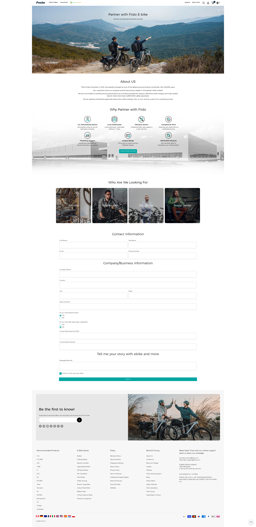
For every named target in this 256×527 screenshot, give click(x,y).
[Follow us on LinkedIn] (61, 426)
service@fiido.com (192, 458)
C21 (38, 463)
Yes (63, 315)
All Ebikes (40, 509)
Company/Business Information (128, 263)
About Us (149, 456)
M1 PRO (39, 481)
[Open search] (203, 3)
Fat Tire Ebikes (82, 473)
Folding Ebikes (82, 459)
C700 (38, 466)
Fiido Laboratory (152, 488)
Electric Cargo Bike (83, 484)
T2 (37, 491)
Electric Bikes (53, 2)
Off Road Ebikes (82, 470)
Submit (128, 379)
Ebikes (79, 456)
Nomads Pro (41, 498)
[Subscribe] (79, 420)
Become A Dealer (152, 463)
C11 (38, 456)
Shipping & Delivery (117, 463)
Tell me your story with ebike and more (128, 354)
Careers (148, 466)
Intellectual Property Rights (119, 477)
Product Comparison (84, 498)
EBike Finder (81, 491)
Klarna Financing (116, 481)
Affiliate (149, 470)
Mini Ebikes (81, 477)
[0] (213, 3)
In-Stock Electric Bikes (84, 495)
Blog (148, 477)
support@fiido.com (193, 460)
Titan (38, 484)
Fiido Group (150, 491)
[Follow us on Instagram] (43, 426)
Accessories (64, 2)
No (63, 317)
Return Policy (114, 466)
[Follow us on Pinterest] (58, 426)
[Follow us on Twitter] (54, 426)
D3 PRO (39, 495)
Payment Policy (115, 459)
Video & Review (151, 484)
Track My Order (115, 484)
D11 (38, 473)
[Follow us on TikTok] (51, 426)
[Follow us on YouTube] (47, 426)
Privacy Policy (115, 470)
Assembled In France (153, 495)
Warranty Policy (115, 456)
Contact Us (150, 459)
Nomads (40, 488)
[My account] (208, 3)
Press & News (150, 481)
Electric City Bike (83, 463)
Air (38, 477)
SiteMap (113, 488)
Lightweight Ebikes (83, 466)
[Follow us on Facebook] (40, 426)
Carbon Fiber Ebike (83, 488)
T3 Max (39, 505)
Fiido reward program (154, 473)
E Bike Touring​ (82, 481)
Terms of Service (115, 473)
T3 (37, 502)
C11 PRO (40, 459)
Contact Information (128, 234)
